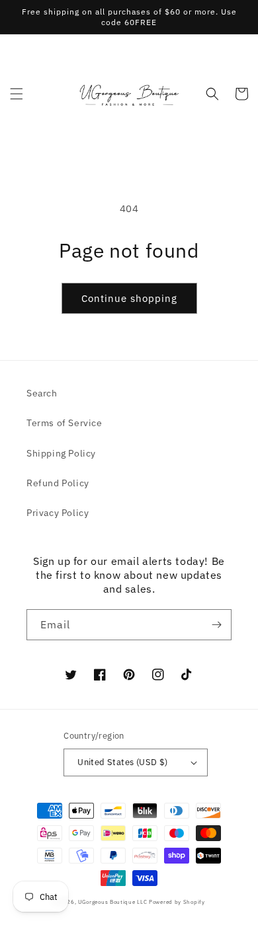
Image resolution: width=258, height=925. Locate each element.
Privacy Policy (57, 513)
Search (42, 393)
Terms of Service (64, 423)
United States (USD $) (122, 762)
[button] (16, 93)
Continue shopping (129, 298)
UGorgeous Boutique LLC (112, 901)
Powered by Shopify (177, 901)
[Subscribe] (216, 624)
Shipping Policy (61, 453)
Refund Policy (57, 483)
